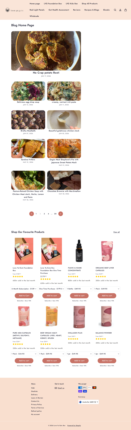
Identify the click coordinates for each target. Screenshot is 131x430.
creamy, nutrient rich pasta (64, 102)
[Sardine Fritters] (28, 148)
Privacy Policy (36, 404)
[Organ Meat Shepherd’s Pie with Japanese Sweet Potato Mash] (64, 148)
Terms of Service (37, 408)
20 (55, 214)
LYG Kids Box (72, 3)
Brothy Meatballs (28, 130)
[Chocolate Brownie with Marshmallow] (64, 180)
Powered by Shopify (74, 426)
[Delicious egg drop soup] (28, 91)
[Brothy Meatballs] (28, 119)
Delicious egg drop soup (28, 102)
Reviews (77, 10)
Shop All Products (90, 3)
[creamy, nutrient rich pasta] (64, 91)
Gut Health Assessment (59, 10)
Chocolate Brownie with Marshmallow (64, 191)
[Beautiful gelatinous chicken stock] (64, 119)
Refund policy (36, 411)
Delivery (34, 394)
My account (35, 414)
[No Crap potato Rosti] (46, 51)
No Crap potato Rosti (46, 73)
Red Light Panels (37, 10)
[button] (18, 276)
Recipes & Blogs (92, 10)
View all (116, 232)
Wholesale (34, 16)
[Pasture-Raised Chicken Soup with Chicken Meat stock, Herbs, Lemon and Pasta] (28, 180)
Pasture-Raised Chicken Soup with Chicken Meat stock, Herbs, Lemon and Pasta (28, 194)
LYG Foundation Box (53, 3)
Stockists (34, 391)
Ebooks (106, 10)
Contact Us (35, 401)
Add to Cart (24, 295)
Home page (35, 3)
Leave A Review (37, 398)
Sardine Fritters (28, 159)
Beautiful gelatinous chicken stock (64, 130)
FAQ (32, 388)
